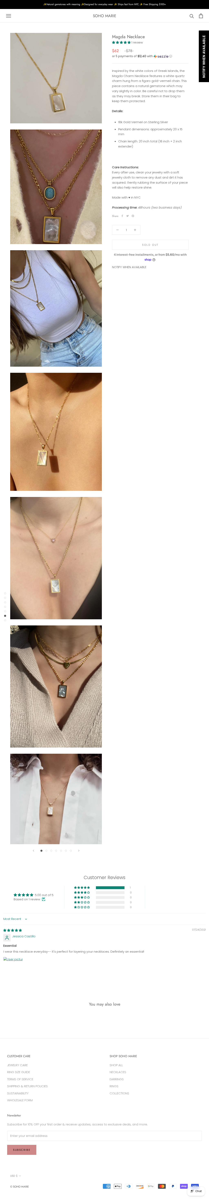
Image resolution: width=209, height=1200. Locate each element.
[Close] (157, 559)
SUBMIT (104, 612)
